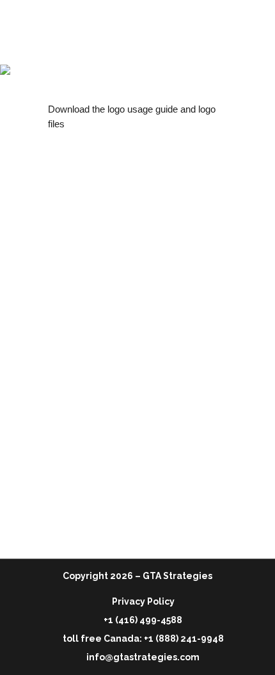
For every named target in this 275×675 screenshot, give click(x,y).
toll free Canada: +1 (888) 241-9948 (143, 638)
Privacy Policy (143, 601)
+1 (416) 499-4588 (143, 620)
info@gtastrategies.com (143, 657)
